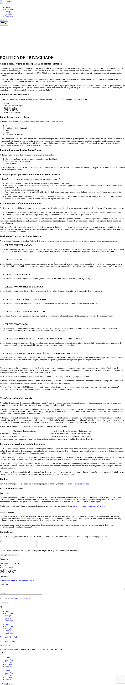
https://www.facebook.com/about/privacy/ (89, 506)
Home (7, 7)
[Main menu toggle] (4, 23)
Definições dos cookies (9, 555)
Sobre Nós (9, 10)
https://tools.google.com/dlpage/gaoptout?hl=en (18, 527)
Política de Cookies (81, 484)
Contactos (9, 16)
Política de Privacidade (21, 598)
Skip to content (6, 1)
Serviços (8, 12)
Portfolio (8, 14)
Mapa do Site (5, 645)
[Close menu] (2, 653)
